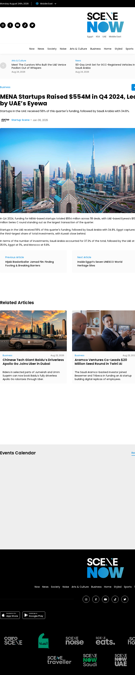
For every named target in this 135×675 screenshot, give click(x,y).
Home (107, 49)
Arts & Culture (78, 49)
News (41, 49)
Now (31, 49)
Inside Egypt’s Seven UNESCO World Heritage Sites (99, 263)
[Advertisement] (64, 286)
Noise (63, 49)
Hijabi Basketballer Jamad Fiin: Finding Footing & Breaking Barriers (29, 263)
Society (52, 49)
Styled (118, 49)
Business (95, 49)
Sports (129, 49)
